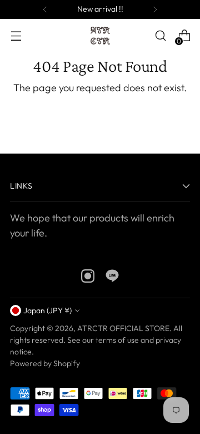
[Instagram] (87, 278)
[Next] (155, 9)
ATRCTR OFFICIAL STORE (123, 328)
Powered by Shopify (45, 363)
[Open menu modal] (15, 35)
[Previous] (45, 9)
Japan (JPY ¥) (47, 310)
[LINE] (112, 278)
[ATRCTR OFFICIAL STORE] (100, 35)
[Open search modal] (160, 35)
